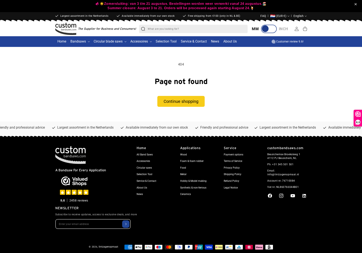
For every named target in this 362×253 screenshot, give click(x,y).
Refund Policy (231, 181)
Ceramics (185, 194)
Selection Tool (144, 174)
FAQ (263, 15)
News (140, 194)
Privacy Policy (232, 167)
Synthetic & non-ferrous (193, 187)
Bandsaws (78, 41)
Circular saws (144, 167)
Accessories (143, 161)
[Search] (143, 29)
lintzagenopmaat (108, 246)
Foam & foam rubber (192, 161)
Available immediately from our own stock (148, 15)
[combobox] (197, 29)
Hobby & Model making (193, 181)
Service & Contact (146, 181)
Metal (183, 174)
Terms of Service (233, 161)
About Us (142, 187)
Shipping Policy (232, 174)
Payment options (233, 154)
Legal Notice (231, 187)
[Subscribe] (125, 224)
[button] (356, 4)
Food (183, 167)
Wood (183, 154)
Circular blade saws (108, 41)
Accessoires (139, 41)
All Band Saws (145, 154)
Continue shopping (181, 101)
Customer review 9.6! (290, 41)
